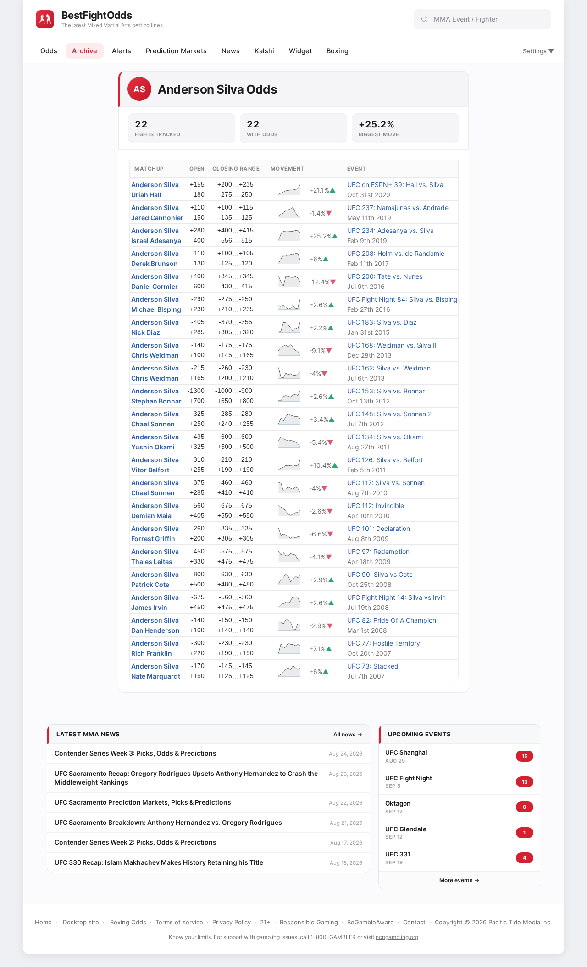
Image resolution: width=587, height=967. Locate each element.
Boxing (338, 51)
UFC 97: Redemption (378, 551)
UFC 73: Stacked (373, 666)
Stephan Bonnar (156, 401)
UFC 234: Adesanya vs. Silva (390, 230)
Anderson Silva (155, 184)
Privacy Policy (231, 922)
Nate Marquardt (155, 676)
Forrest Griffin (153, 538)
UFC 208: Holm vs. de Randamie (395, 253)
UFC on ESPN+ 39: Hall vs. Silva (395, 184)
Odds (48, 51)
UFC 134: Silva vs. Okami (385, 437)
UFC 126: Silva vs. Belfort (385, 460)
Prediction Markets (176, 51)
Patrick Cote (150, 584)
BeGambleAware (370, 922)
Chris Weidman (155, 355)
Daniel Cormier (154, 286)
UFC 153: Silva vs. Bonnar (386, 391)
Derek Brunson (154, 263)
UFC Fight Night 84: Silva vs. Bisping (402, 299)
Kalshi (264, 51)
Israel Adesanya (156, 240)
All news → (347, 734)
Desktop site (81, 922)
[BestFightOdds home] (45, 19)
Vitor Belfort (150, 470)
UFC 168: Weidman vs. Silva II (392, 345)
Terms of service (179, 922)
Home (43, 922)
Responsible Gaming (309, 922)
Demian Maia (151, 515)
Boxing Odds (128, 922)
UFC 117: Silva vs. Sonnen (386, 482)
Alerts (121, 51)
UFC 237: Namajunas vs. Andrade (398, 207)
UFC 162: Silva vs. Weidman (389, 368)
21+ (265, 922)
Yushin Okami (153, 447)
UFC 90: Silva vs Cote (380, 574)
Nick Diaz (145, 332)
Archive (84, 51)
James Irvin (149, 607)
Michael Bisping (156, 309)
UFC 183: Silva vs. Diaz (382, 322)
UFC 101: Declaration (378, 528)
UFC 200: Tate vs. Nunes (384, 276)
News (231, 51)
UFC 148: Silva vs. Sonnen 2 (389, 414)
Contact (414, 922)
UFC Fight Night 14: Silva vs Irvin (396, 597)
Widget (300, 51)
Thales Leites (151, 561)
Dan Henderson (155, 630)
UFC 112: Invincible (375, 505)
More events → (459, 880)
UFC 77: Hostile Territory (383, 643)
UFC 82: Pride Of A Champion (391, 620)
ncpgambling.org (397, 937)
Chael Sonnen (153, 424)
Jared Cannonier (157, 217)
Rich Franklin (151, 653)
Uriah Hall (146, 195)
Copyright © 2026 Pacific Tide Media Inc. (493, 922)
